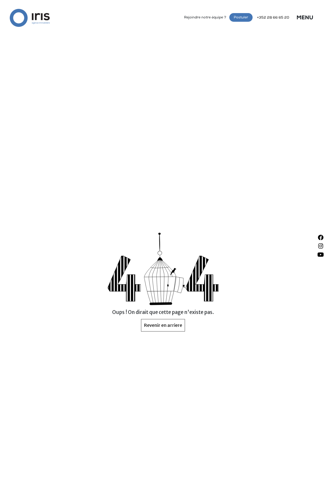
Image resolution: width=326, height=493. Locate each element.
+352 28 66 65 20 (273, 18)
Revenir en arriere (163, 325)
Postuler (241, 18)
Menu (305, 18)
